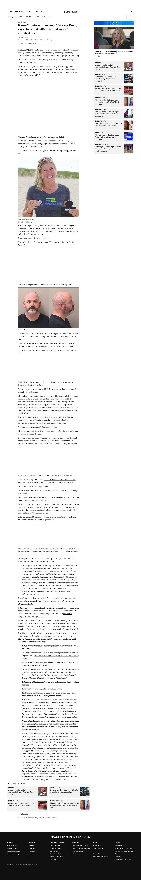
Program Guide (55, 848)
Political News (12, 845)
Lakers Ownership (13, 854)
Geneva (24, 814)
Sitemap (53, 859)
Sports (37, 17)
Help (116, 854)
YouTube (31, 845)
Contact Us (54, 851)
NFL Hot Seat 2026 (13, 851)
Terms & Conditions (56, 856)
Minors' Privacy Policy (100, 856)
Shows (36, 11)
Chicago (11, 17)
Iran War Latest (12, 848)
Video (44, 17)
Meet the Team (55, 845)
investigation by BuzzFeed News (42, 598)
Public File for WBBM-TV (80, 845)
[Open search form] (132, 12)
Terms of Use (97, 854)
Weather (29, 17)
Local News (19, 11)
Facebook (32, 848)
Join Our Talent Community (124, 851)
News (21, 17)
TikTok (31, 854)
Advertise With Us (56, 854)
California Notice (98, 848)
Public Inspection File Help (81, 848)
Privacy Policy (97, 845)
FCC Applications (77, 851)
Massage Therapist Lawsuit (28, 137)
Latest (10, 11)
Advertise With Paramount (123, 848)
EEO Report (75, 854)
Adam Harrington (49, 137)
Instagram (32, 851)
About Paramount (120, 845)
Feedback (118, 856)
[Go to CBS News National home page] (70, 12)
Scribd (61, 137)
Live (28, 12)
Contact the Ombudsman (123, 859)
